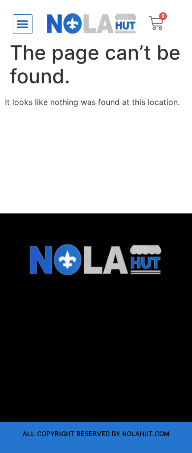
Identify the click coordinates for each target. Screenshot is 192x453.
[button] (22, 24)
